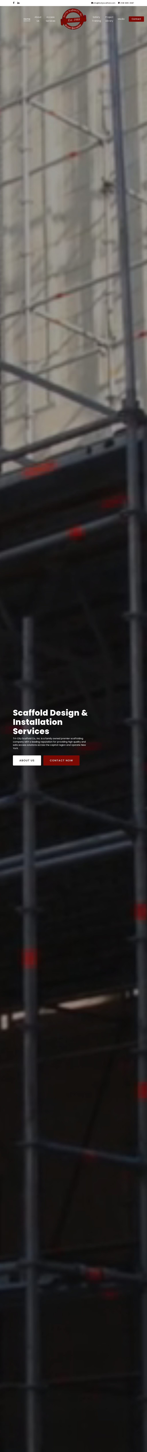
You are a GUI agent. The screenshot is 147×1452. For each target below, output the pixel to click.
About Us (27, 760)
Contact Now (61, 760)
